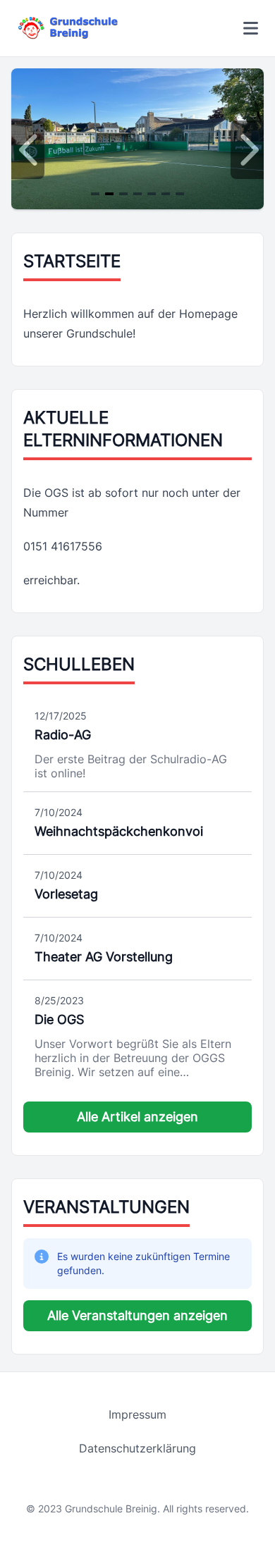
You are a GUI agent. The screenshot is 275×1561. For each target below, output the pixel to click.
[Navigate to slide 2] (109, 194)
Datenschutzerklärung (137, 1448)
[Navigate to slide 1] (95, 194)
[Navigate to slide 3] (123, 194)
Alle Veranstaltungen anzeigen (137, 1315)
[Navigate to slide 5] (152, 194)
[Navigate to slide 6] (166, 194)
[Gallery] (137, 150)
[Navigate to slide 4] (137, 194)
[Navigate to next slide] (247, 150)
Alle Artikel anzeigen (137, 1116)
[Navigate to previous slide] (27, 150)
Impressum (137, 1414)
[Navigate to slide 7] (180, 194)
